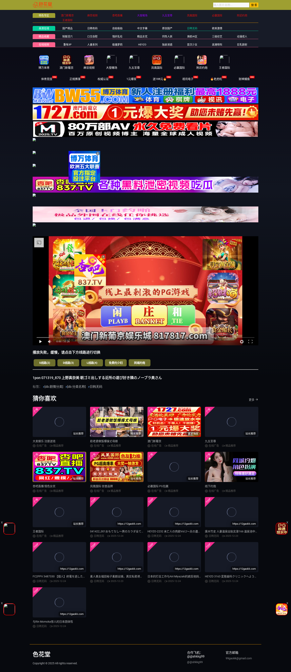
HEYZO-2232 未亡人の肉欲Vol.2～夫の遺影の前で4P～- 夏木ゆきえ (188, 531)
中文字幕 (142, 28)
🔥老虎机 (216, 79)
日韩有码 (92, 28)
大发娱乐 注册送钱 (44, 441)
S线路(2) (44, 362)
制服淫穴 (67, 36)
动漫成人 (242, 36)
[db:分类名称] (76, 387)
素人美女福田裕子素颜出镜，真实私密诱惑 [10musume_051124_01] (132, 576)
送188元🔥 (159, 79)
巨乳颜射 (242, 44)
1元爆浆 (131, 79)
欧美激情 (217, 28)
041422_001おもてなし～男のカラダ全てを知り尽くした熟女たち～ (132, 531)
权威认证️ (103, 79)
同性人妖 (167, 36)
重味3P (67, 44)
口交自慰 (92, 36)
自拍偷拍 (117, 28)
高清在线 (44, 28)
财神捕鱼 (244, 79)
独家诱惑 (167, 44)
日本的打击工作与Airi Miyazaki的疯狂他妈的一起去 (178, 576)
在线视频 (44, 44)
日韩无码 (192, 28)
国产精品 (67, 28)
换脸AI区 (192, 36)
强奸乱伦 (117, 36)
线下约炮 (210, 486)
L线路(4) (92, 362)
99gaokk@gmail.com (239, 658)
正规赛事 (75, 79)
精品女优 (142, 36)
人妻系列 (92, 44)
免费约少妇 (116, 362)
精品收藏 (44, 36)
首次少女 (192, 44)
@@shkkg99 (195, 662)
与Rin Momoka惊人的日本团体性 (53, 621)
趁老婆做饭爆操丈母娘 (104, 441)
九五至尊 (210, 441)
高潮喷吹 (217, 44)
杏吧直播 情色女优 (44, 486)
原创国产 (167, 28)
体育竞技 (46, 79)
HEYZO (142, 44)
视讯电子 (187, 79)
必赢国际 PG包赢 (157, 486)
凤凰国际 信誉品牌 (101, 486)
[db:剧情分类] (54, 387)
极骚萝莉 (117, 44)
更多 (251, 399)
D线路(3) (68, 362)
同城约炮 (139, 362)
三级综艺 (217, 36)
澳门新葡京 (154, 441)
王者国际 (38, 531)
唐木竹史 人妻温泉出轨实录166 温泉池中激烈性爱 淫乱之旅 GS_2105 (247, 531)
